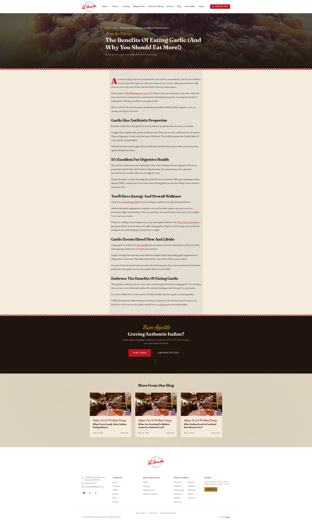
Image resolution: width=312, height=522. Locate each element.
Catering (126, 6)
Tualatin (177, 498)
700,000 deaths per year (136, 93)
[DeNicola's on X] (90, 493)
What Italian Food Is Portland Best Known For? (200, 426)
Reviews (170, 6)
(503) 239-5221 (221, 6)
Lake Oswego (179, 490)
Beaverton (178, 482)
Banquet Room (139, 6)
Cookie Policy (153, 513)
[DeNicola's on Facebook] (84, 493)
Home (107, 28)
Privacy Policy (141, 513)
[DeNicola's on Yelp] (96, 493)
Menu (114, 6)
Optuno (227, 517)
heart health (142, 245)
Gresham (177, 486)
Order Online (190, 6)
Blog (179, 6)
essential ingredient (131, 202)
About (104, 6)
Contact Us (210, 489)
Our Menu (116, 486)
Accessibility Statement (168, 513)
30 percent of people (187, 222)
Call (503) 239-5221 (168, 353)
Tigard (190, 494)
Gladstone (191, 486)
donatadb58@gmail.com (94, 487)
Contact (201, 6)
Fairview (191, 482)
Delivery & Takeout (156, 6)
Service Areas (181, 478)
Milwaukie (192, 490)
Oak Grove (178, 494)
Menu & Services (151, 478)
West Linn (177, 502)
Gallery (115, 490)
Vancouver (192, 498)
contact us (163, 305)
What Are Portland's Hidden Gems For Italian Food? (153, 426)
